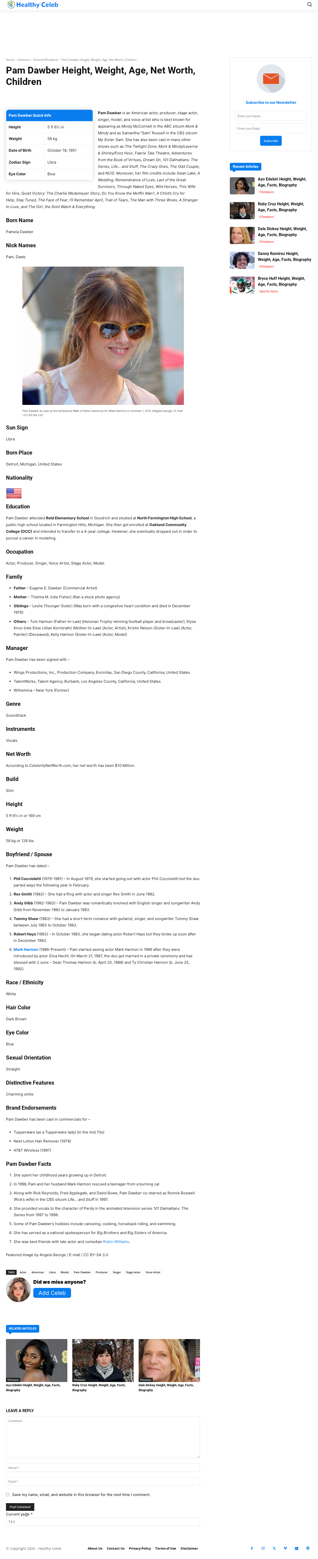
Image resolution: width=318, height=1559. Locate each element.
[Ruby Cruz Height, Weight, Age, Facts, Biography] (103, 1360)
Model (65, 1272)
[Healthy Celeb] (32, 4)
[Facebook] (251, 1548)
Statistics (24, 60)
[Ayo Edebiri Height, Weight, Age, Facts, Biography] (36, 1360)
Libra (52, 1272)
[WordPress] (307, 1548)
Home (10, 60)
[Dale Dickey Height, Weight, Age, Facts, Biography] (169, 1360)
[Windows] (296, 1548)
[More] (175, 97)
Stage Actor (133, 1272)
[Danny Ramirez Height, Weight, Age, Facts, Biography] (242, 260)
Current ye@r (19, 1514)
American (38, 1272)
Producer (102, 1272)
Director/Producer (45, 60)
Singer (117, 1272)
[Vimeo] (285, 1548)
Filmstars (13, 1380)
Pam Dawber (82, 1272)
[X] (274, 1548)
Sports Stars (268, 291)
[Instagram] (263, 1548)
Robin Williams (116, 1241)
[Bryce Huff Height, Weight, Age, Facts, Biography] (242, 285)
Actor (23, 1272)
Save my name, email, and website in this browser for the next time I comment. (81, 1494)
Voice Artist (153, 1272)
